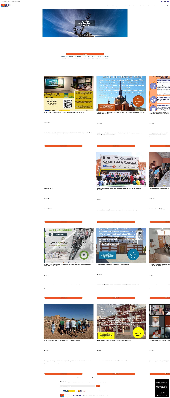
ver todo (85, 54)
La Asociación (112, 5)
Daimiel (89, 56)
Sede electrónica (156, 5)
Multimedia (148, 5)
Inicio (107, 5)
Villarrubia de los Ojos (96, 58)
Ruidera (80, 58)
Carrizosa (84, 56)
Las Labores (99, 56)
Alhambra (63, 56)
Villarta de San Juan (104, 58)
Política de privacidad (100, 395)
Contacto (164, 5)
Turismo (144, 5)
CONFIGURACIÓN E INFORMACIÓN (162, 395)
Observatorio (131, 5)
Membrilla (69, 58)
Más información (63, 145)
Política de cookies (91, 395)
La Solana (93, 56)
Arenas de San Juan (69, 56)
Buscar (167, 6)
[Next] (92, 377)
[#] (69, 93)
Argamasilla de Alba (78, 56)
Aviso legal (85, 395)
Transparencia (138, 5)
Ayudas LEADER (119, 5)
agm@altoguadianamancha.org (14, 1)
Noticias (125, 5)
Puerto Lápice (75, 58)
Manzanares (64, 58)
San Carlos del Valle (87, 58)
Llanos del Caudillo (105, 56)
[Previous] (78, 377)
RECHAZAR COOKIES (162, 392)
